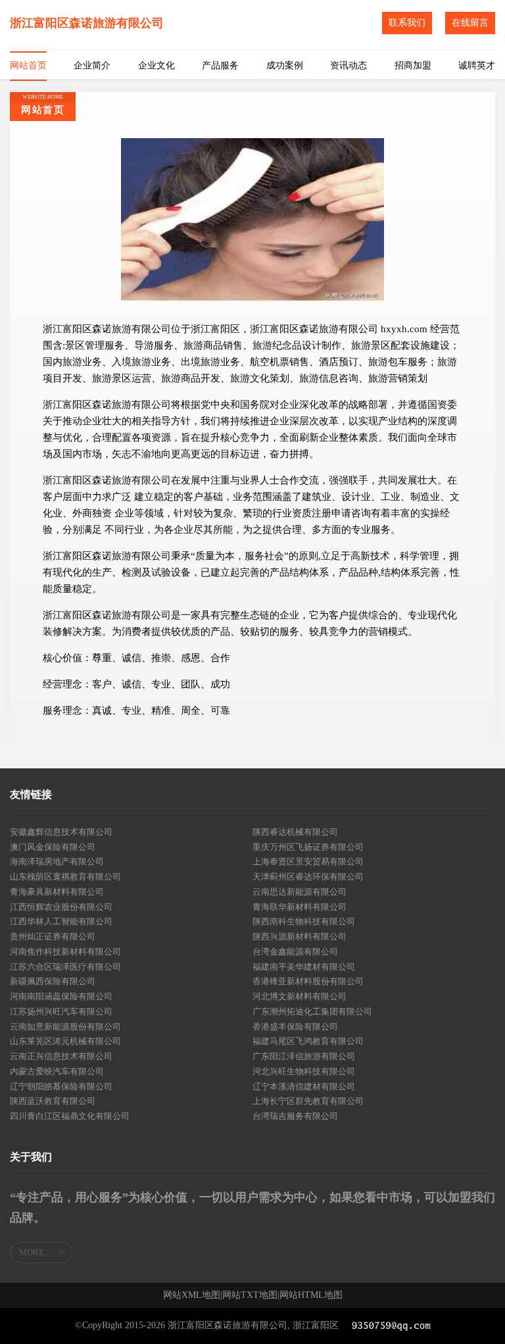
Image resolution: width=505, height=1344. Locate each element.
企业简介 (92, 65)
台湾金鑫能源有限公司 (295, 952)
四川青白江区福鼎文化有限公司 (70, 1116)
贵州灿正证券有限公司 (52, 936)
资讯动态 (348, 65)
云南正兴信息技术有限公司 (61, 1056)
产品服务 (220, 65)
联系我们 (407, 23)
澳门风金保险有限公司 (52, 847)
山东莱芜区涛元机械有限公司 (65, 1041)
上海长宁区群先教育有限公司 (308, 1101)
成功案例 (284, 65)
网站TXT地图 (249, 1295)
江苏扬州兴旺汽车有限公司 (61, 1011)
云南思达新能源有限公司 (299, 892)
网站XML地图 (191, 1295)
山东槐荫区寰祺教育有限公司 (65, 877)
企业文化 (156, 65)
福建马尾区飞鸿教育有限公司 (308, 1041)
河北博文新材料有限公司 (299, 996)
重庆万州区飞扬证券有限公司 (308, 847)
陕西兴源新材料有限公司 (299, 936)
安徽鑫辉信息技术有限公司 (61, 832)
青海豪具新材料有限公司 (57, 892)
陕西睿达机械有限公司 (295, 832)
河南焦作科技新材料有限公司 (65, 952)
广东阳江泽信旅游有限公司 (303, 1056)
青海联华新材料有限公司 (299, 907)
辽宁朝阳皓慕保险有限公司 (61, 1086)
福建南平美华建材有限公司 (303, 967)
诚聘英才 (476, 65)
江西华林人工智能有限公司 (61, 921)
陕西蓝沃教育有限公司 (52, 1101)
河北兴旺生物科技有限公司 (303, 1071)
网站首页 (28, 65)
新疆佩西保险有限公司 (52, 981)
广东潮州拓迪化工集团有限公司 (312, 1011)
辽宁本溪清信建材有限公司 (303, 1086)
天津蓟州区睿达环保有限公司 (308, 877)
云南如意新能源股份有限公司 (65, 1027)
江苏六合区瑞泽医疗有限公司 (65, 967)
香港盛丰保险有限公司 (295, 1027)
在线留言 (470, 23)
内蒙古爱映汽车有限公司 (57, 1071)
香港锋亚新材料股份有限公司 (308, 981)
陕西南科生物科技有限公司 (303, 921)
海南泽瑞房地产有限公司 (57, 861)
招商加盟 (413, 65)
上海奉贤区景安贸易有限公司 (308, 861)
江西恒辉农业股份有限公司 (61, 907)
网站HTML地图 (311, 1295)
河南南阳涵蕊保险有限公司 (61, 996)
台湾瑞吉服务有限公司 (295, 1116)
